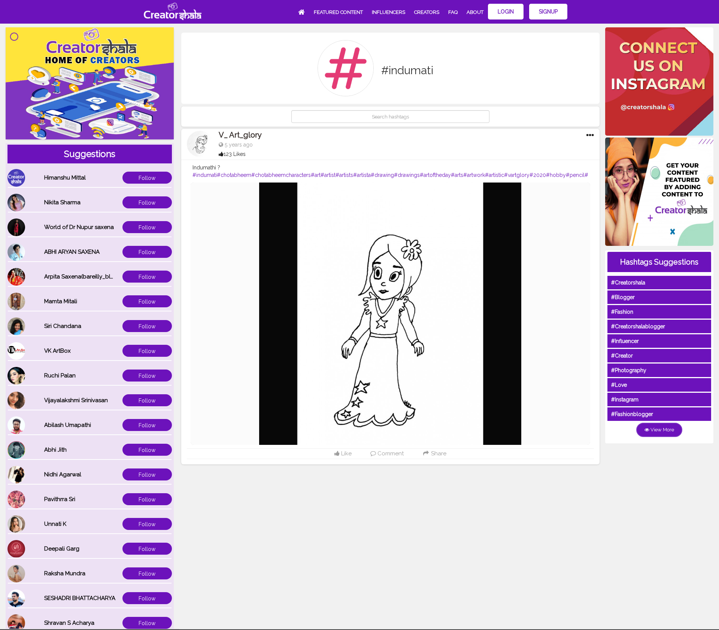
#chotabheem (234, 175)
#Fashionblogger (632, 414)
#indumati (204, 175)
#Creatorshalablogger (638, 326)
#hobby (556, 175)
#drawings (407, 175)
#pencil (575, 175)
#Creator (622, 356)
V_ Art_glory (240, 134)
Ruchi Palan (60, 375)
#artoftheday (435, 175)
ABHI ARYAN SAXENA (72, 251)
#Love (619, 385)
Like (346, 453)
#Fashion (622, 312)
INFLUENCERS (388, 12)
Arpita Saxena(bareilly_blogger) (86, 276)
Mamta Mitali (60, 301)
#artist (328, 175)
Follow (147, 178)
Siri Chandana (62, 326)
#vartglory (517, 175)
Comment (390, 453)
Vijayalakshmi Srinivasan (76, 400)
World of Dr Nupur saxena (79, 227)
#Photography (628, 370)
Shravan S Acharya (69, 623)
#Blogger (623, 297)
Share (438, 453)
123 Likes (235, 154)
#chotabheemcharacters (281, 175)
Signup (548, 12)
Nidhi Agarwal (62, 474)
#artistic (494, 175)
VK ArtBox (57, 350)
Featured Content (338, 12)
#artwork (474, 175)
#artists (344, 175)
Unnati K (55, 524)
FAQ (453, 12)
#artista (362, 175)
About (475, 12)
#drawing (382, 175)
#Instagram (624, 400)
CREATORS (426, 12)
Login (506, 12)
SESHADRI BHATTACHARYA (79, 598)
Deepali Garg (61, 548)
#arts (457, 175)
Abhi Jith (55, 449)
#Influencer (625, 341)
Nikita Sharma (62, 202)
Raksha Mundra (64, 573)
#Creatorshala (628, 283)
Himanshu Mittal (65, 177)
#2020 (538, 175)
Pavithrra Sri (59, 499)
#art (316, 175)
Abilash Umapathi (67, 425)
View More (661, 429)
